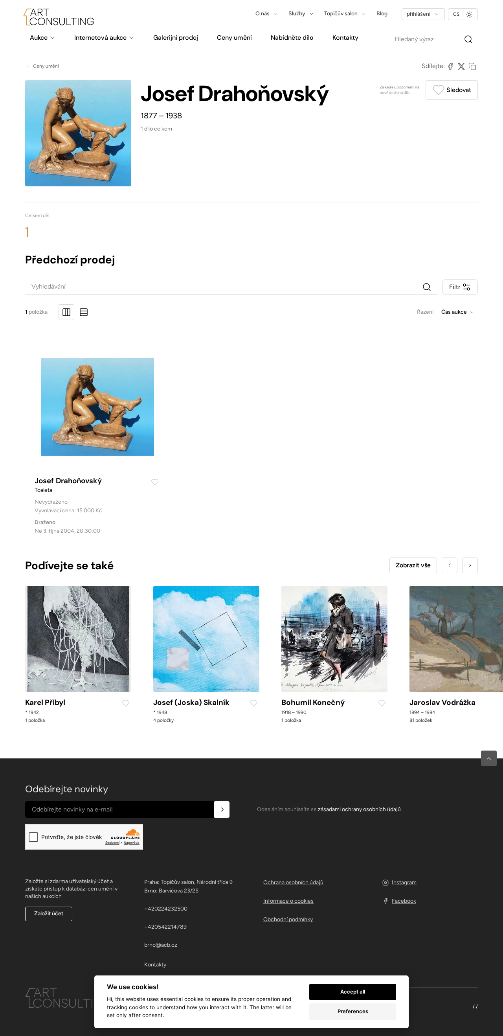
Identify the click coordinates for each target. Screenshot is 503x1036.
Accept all (352, 991)
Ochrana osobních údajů (293, 882)
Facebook (404, 901)
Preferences (353, 1011)
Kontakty (155, 964)
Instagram (404, 882)
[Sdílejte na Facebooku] (450, 66)
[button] (489, 758)
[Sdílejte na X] (461, 66)
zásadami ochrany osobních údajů (359, 809)
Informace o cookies (288, 901)
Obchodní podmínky (288, 919)
